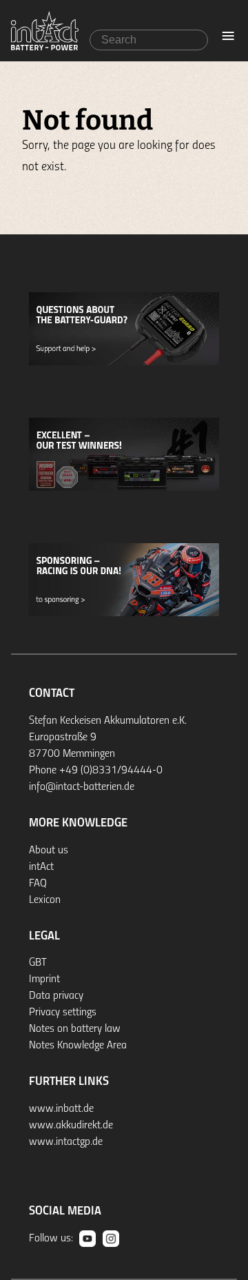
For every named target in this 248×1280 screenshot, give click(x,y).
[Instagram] (111, 1238)
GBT (38, 962)
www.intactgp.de (66, 1142)
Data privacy (56, 996)
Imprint (44, 979)
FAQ (38, 883)
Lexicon (45, 900)
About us (48, 850)
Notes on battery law (75, 1029)
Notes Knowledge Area (78, 1045)
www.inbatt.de (61, 1109)
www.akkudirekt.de (71, 1125)
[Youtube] (87, 1238)
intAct (41, 867)
